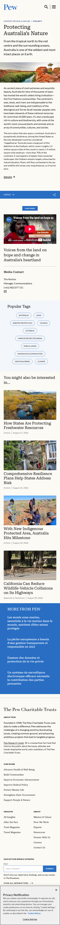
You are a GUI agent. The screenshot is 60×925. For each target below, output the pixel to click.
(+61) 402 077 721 (13, 287)
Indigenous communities (30, 354)
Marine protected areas (30, 338)
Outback (30, 331)
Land (38, 315)
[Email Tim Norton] (5, 291)
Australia (24, 315)
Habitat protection (22, 323)
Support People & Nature (17, 21)
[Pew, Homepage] (11, 7)
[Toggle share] (54, 195)
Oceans (43, 323)
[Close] (56, 890)
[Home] (30, 709)
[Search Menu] (46, 6)
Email (6, 864)
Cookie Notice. (34, 913)
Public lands (30, 346)
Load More (30, 208)
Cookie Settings (30, 919)
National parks (22, 361)
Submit (50, 868)
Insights (8, 811)
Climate (41, 361)
